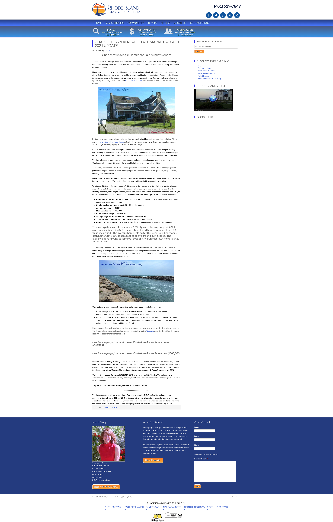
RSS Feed (237, 15)
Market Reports (112, 407)
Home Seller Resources (206, 73)
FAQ (199, 66)
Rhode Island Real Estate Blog (209, 79)
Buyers (152, 22)
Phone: (196, 445)
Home (98, 22)
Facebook (209, 15)
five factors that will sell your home (110, 142)
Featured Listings (204, 68)
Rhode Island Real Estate (123, 10)
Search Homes (114, 22)
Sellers (165, 22)
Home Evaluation (153, 460)
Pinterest (230, 15)
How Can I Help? (201, 459)
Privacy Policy (127, 497)
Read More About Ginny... (106, 487)
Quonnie (150, 331)
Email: (197, 436)
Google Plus (223, 15)
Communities (135, 22)
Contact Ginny (199, 22)
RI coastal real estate (134, 81)
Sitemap (119, 497)
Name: (197, 427)
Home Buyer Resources (207, 71)
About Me (180, 22)
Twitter (216, 15)
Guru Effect (235, 497)
